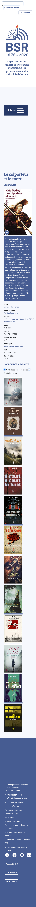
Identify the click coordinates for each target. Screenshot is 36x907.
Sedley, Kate (10, 185)
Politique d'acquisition (13, 810)
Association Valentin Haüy (14, 346)
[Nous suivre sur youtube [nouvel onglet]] (22, 855)
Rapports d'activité (12, 806)
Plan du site (10, 873)
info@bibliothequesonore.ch (16, 798)
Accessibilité (11, 864)
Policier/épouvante (11, 313)
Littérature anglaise (11, 319)
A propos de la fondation (14, 802)
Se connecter (25, 13)
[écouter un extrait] (6, 232)
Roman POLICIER (26, 319)
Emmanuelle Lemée (11, 307)
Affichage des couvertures (17, 370)
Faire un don (10, 881)
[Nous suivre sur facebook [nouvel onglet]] (14, 855)
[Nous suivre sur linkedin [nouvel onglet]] (29, 855)
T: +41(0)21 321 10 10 (13, 795)
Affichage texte (11, 373)
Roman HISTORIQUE (11, 322)
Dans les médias (11, 814)
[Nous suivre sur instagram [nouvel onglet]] (7, 855)
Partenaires (9, 817)
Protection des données (14, 821)
